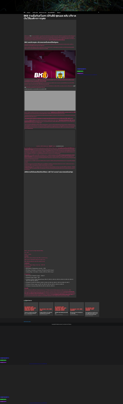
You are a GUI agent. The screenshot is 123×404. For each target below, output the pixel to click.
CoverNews (65, 324)
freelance (31, 314)
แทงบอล (28, 12)
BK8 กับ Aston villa (42, 12)
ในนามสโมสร (28, 274)
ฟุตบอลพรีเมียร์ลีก (51, 12)
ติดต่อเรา (59, 12)
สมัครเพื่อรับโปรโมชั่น (60, 146)
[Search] (98, 12)
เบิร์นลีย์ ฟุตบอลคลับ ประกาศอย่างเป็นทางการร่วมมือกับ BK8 (35, 89)
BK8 (24, 12)
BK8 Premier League (27, 321)
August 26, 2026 (27, 314)
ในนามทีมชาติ (28, 266)
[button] (50, 266)
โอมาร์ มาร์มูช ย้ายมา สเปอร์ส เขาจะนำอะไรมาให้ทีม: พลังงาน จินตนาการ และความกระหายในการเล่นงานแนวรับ (91, 313)
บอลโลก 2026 (35, 12)
